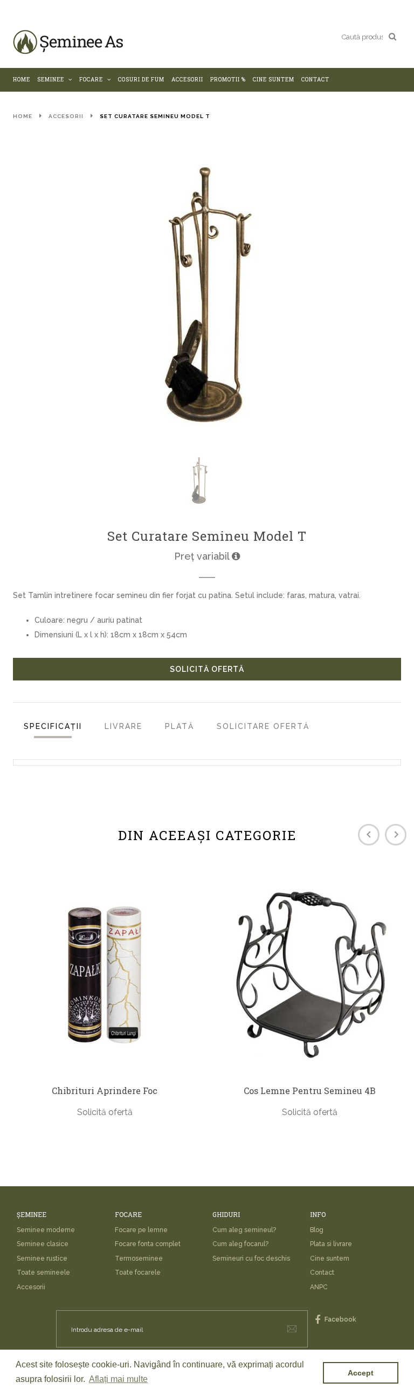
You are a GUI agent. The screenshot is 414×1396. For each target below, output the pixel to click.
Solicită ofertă (207, 669)
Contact (322, 1272)
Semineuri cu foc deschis (251, 1258)
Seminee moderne (46, 1230)
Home (22, 116)
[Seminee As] (68, 42)
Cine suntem (329, 1258)
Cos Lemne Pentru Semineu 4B (310, 1090)
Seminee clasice (42, 1244)
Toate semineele (43, 1272)
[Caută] (392, 36)
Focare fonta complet (148, 1244)
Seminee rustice (42, 1258)
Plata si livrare (331, 1244)
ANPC (319, 1287)
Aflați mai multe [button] (118, 1379)
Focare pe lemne (141, 1230)
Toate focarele (138, 1272)
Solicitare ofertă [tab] (263, 726)
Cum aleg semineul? (244, 1230)
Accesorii (66, 116)
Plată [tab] (179, 726)
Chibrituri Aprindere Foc (104, 1090)
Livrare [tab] (123, 726)
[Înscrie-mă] (291, 1328)
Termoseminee (139, 1258)
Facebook (339, 1319)
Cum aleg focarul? (240, 1244)
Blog (316, 1230)
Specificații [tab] (53, 726)
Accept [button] (361, 1373)
